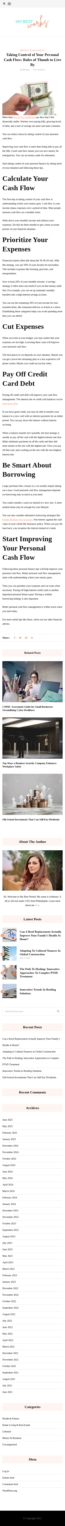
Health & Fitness (10, 1418)
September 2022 (10, 1307)
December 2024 (10, 1145)
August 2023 (8, 1236)
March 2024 (8, 1191)
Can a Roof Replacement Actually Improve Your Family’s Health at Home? (40, 935)
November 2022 (10, 1294)
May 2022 (7, 1333)
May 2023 (7, 1256)
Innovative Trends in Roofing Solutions (22, 1071)
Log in (5, 1471)
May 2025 (7, 1126)
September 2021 (10, 1372)
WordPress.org (9, 1490)
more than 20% (10, 403)
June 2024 (7, 1171)
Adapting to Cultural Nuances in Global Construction (29, 1051)
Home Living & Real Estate (16, 1425)
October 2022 (9, 1301)
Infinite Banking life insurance (17, 519)
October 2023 (9, 1223)
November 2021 (10, 1359)
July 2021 (7, 1385)
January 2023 (9, 1281)
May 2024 (7, 1178)
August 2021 (8, 1379)
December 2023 (10, 1210)
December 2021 (10, 1353)
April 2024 (7, 1184)
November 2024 (10, 1152)
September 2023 (10, 1230)
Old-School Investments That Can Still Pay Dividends (30, 819)
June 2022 (7, 1327)
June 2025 (7, 1119)
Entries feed (8, 1477)
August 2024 (8, 1165)
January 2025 (9, 1139)
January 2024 (9, 1204)
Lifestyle (6, 1431)
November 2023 (10, 1217)
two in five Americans (24, 117)
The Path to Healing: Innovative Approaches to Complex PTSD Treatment (40, 972)
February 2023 (9, 1275)
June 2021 (7, 1392)
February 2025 (9, 1132)
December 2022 (10, 1288)
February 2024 (9, 1197)
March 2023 (8, 1269)
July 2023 (7, 1243)
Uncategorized (9, 1444)
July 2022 (7, 1320)
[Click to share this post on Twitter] (20, 638)
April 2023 (7, 1262)
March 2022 (8, 1346)
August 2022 (8, 1314)
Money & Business (32, 50)
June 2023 (7, 1249)
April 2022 (7, 1340)
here (37, 905)
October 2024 (9, 1158)
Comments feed (10, 1484)
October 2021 (9, 1366)
